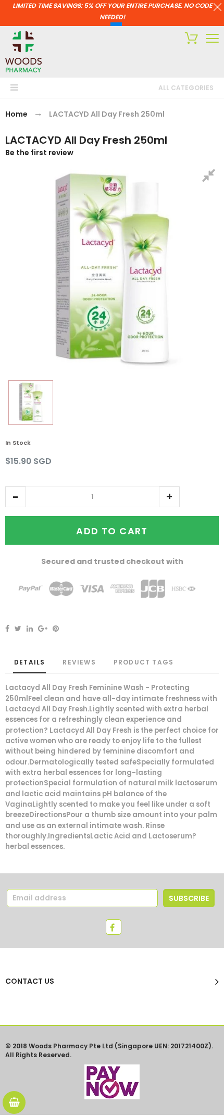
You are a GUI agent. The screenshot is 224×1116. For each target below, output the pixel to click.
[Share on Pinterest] (56, 628)
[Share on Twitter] (18, 628)
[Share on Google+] (42, 628)
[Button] (212, 38)
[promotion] (217, 8)
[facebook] (113, 927)
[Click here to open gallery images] (210, 177)
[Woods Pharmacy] (23, 51)
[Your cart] (189, 39)
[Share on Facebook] (7, 628)
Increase (169, 496)
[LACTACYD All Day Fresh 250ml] (30, 402)
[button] (15, 496)
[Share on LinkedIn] (30, 628)
